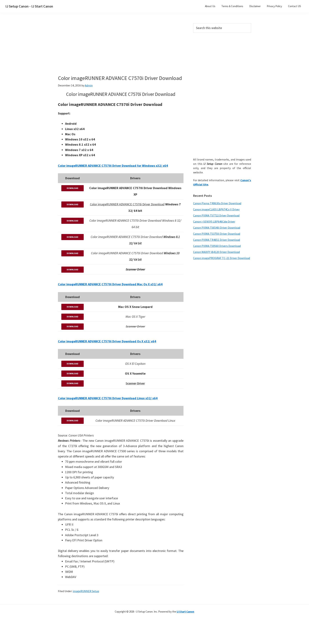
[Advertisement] (120, 50)
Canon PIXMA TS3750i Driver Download (216, 233)
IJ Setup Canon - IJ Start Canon (29, 6)
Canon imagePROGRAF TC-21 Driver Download (221, 258)
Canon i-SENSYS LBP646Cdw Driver (214, 221)
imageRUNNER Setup (86, 591)
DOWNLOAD (72, 188)
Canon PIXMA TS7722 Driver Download (216, 215)
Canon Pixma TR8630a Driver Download (217, 203)
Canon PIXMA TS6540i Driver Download (216, 227)
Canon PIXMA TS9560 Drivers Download (217, 246)
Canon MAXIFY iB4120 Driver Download (216, 252)
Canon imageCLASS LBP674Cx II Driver (216, 209)
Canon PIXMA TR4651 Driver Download (216, 240)
